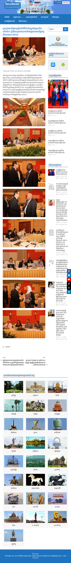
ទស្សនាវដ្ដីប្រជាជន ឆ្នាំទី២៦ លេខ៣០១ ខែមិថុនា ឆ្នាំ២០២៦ (57, 122)
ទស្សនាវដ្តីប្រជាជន (55, 75)
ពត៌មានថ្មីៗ (7, 347)
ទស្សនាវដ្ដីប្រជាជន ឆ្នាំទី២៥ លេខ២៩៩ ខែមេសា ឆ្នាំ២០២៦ (56, 142)
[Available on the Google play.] (63, 65)
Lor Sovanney (27, 71)
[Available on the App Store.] (53, 65)
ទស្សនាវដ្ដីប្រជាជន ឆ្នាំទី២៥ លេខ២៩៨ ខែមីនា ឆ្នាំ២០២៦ (56, 152)
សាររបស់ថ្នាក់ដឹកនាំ (31, 17)
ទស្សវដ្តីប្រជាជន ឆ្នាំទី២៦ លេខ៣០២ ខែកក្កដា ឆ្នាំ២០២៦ (57, 112)
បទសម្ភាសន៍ (44, 17)
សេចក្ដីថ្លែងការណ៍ (9, 21)
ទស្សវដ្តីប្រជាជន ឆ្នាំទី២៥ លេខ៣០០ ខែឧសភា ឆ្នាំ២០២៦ (57, 132)
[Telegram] (69, 275)
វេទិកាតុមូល (55, 17)
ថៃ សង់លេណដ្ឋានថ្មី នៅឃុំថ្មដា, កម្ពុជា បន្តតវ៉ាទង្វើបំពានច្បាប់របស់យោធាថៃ (62, 187)
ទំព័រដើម (6, 17)
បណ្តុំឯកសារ (17, 17)
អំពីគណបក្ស (22, 21)
